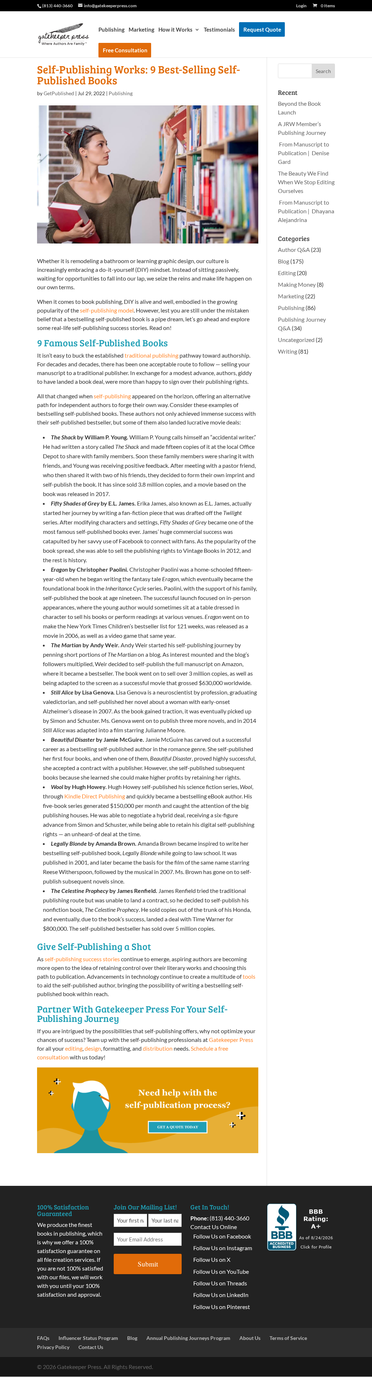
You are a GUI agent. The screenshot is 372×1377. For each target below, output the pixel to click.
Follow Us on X (211, 1259)
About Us (249, 1338)
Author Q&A (294, 249)
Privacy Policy (53, 1347)
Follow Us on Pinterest (221, 1306)
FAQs (43, 1338)
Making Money (297, 284)
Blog (283, 261)
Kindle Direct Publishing (94, 796)
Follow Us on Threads (220, 1283)
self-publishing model (107, 310)
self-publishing (112, 395)
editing (73, 1048)
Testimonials (219, 30)
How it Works (175, 30)
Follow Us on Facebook (222, 1236)
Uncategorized (296, 339)
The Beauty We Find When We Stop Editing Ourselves (306, 182)
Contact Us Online (213, 1226)
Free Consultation (125, 50)
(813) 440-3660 (229, 1218)
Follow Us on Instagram (222, 1247)
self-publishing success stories (82, 958)
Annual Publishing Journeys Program (188, 1338)
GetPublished (59, 93)
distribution (158, 1048)
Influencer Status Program (88, 1338)
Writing (287, 351)
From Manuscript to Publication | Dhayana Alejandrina (306, 211)
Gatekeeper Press (231, 1039)
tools (249, 976)
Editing (287, 272)
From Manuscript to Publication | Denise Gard (303, 153)
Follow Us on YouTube (221, 1271)
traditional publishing (151, 355)
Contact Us (90, 1347)
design (93, 1048)
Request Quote (262, 30)
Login (301, 6)
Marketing (141, 30)
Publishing (111, 30)
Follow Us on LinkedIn (220, 1294)
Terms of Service (288, 1338)
